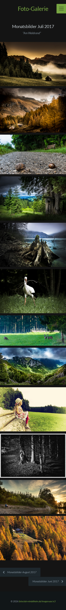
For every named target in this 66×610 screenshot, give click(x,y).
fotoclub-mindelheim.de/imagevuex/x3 (37, 601)
